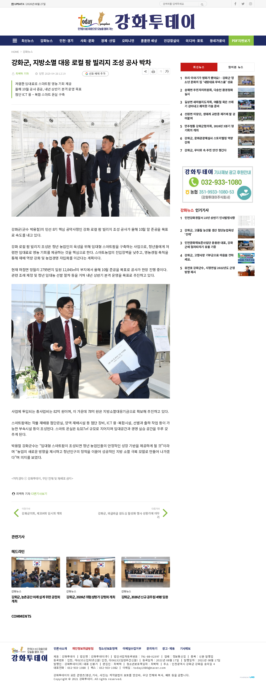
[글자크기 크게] (167, 71)
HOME (15, 52)
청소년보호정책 (108, 648)
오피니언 (128, 40)
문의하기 (152, 648)
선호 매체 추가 (97, 73)
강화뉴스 (46, 40)
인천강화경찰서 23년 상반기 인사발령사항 (210, 218)
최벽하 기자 (22, 73)
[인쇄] (153, 71)
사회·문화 (87, 40)
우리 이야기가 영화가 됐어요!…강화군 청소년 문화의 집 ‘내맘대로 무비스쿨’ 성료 (209, 80)
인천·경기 (66, 40)
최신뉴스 (27, 40)
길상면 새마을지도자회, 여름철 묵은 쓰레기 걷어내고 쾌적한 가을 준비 (209, 104)
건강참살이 (171, 40)
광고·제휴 (168, 648)
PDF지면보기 (241, 40)
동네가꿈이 (217, 40)
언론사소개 (60, 648)
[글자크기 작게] (161, 71)
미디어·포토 (194, 40)
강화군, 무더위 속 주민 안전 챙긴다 (205, 150)
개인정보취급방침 (83, 648)
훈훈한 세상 (149, 40)
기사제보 (185, 648)
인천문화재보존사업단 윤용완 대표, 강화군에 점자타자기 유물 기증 (209, 245)
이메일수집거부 (132, 648)
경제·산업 (108, 40)
